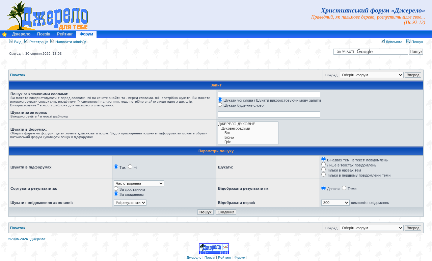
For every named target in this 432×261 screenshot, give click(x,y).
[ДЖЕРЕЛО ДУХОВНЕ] (248, 124)
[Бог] (248, 133)
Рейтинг (65, 34)
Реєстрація (38, 42)
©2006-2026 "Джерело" (27, 239)
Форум (86, 34)
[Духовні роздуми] (248, 128)
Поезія (43, 34)
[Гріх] (248, 142)
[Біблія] (248, 137)
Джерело (21, 34)
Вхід (17, 42)
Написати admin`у (70, 42)
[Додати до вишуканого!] (4, 36)
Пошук (416, 42)
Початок (17, 75)
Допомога (393, 42)
